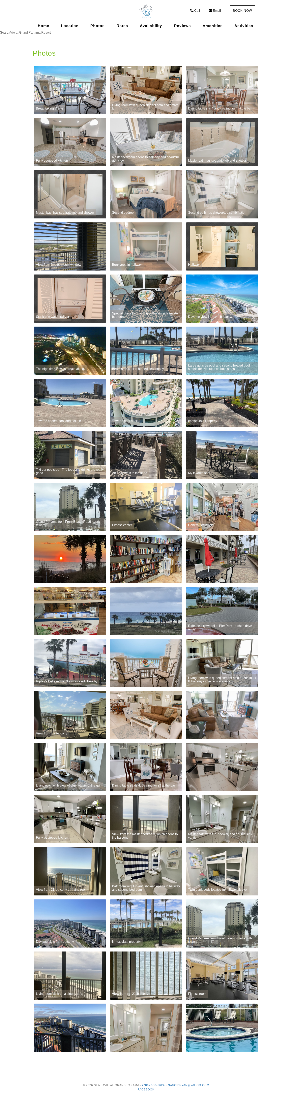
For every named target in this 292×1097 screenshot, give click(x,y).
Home (43, 26)
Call (197, 10)
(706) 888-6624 (153, 1085)
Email (217, 10)
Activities (243, 26)
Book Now (242, 10)
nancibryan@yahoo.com (188, 1085)
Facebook (146, 1089)
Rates (122, 26)
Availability (151, 26)
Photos (97, 26)
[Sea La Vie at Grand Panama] (146, 11)
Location (70, 26)
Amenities (213, 26)
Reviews (182, 26)
